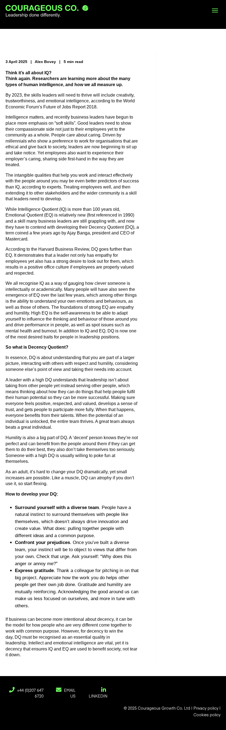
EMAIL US (69, 693)
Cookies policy (206, 715)
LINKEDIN (98, 696)
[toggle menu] (214, 10)
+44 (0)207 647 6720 (30, 693)
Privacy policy (205, 708)
